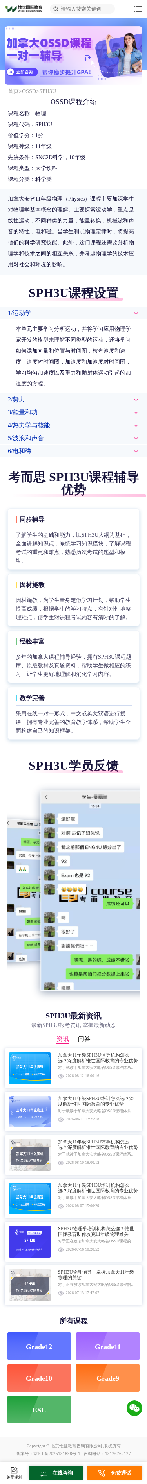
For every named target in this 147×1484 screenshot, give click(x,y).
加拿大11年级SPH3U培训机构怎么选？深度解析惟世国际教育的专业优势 (98, 1188)
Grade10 (39, 1378)
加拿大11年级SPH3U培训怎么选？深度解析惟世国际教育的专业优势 (96, 1101)
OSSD (29, 91)
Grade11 (108, 1347)
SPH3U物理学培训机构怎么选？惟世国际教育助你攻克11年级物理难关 (96, 1231)
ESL (39, 1410)
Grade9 (107, 1378)
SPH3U (47, 91)
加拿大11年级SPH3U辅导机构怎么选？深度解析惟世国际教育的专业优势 (98, 1057)
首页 (13, 91)
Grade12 (39, 1347)
